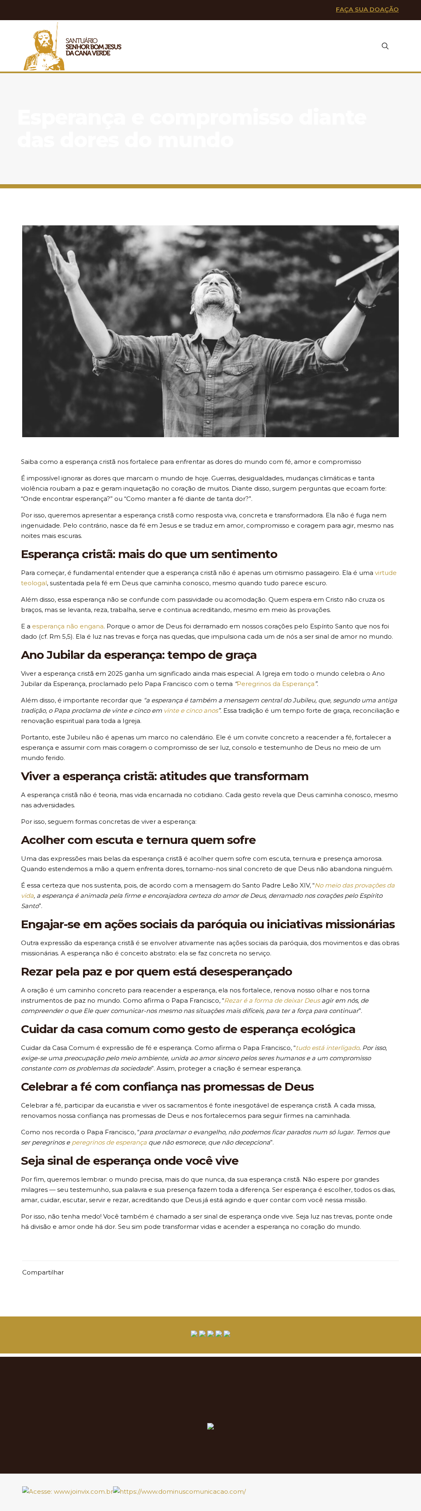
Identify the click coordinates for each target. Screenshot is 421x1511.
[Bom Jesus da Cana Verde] (73, 46)
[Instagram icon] (69, 10)
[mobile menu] (356, 46)
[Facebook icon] (42, 10)
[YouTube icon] (55, 10)
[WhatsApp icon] (29, 10)
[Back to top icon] (396, 1488)
